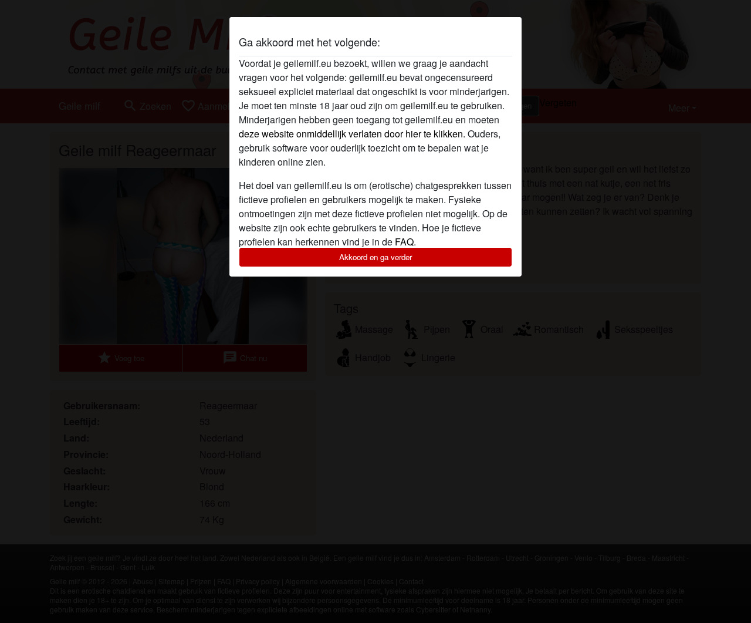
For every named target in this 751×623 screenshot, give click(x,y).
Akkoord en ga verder (375, 256)
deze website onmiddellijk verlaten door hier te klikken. (352, 133)
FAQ (404, 241)
